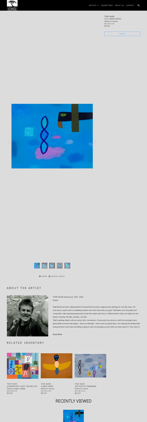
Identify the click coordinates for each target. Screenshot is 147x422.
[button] (94, 5)
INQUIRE (122, 33)
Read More (57, 334)
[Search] (139, 5)
